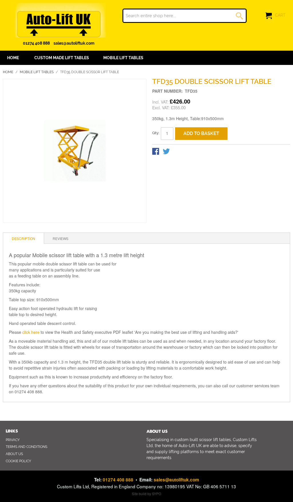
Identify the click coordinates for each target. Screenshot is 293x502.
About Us (14, 454)
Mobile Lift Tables (37, 72)
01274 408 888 (36, 43)
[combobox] (184, 16)
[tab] (23, 238)
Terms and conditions (26, 447)
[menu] (146, 58)
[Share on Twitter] (166, 152)
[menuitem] (61, 58)
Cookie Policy (18, 461)
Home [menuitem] (13, 57)
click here (30, 332)
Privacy (13, 440)
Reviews (60, 238)
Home (8, 72)
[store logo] (59, 20)
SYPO (156, 493)
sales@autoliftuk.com (74, 43)
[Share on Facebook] (156, 152)
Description (23, 238)
